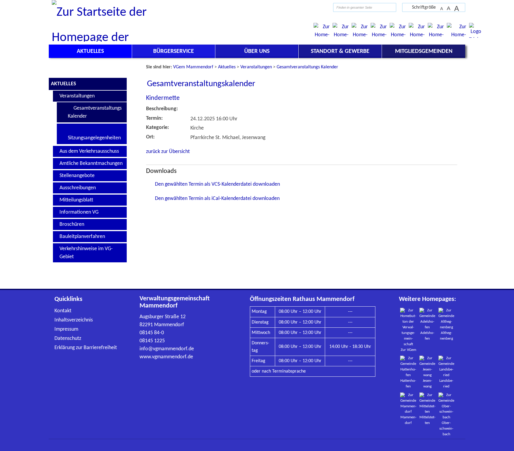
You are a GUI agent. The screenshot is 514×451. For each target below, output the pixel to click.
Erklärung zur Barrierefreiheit (85, 348)
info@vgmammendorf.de (167, 349)
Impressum (66, 329)
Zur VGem (408, 350)
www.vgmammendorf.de (166, 357)
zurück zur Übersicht (168, 151)
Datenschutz (67, 338)
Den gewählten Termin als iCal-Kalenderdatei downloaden (217, 198)
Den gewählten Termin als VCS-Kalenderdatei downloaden (217, 184)
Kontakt (62, 311)
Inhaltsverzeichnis (73, 320)
